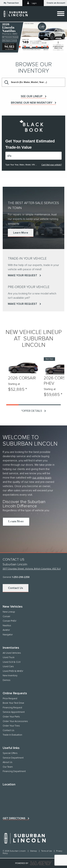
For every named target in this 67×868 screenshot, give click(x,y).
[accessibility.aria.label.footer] (41, 863)
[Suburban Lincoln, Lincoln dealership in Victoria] (17, 14)
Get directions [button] (14, 818)
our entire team (41, 477)
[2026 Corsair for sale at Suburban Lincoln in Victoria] (23, 367)
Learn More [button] (20, 232)
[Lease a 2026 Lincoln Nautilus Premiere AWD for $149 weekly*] (33, 37)
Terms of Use (46, 851)
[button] (11, 3)
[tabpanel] (33, 37)
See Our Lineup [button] (32, 96)
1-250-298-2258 (20, 577)
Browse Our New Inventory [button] (31, 102)
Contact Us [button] (15, 588)
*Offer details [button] (31, 410)
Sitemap (33, 851)
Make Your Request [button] (22, 275)
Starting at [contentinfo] (14, 384)
